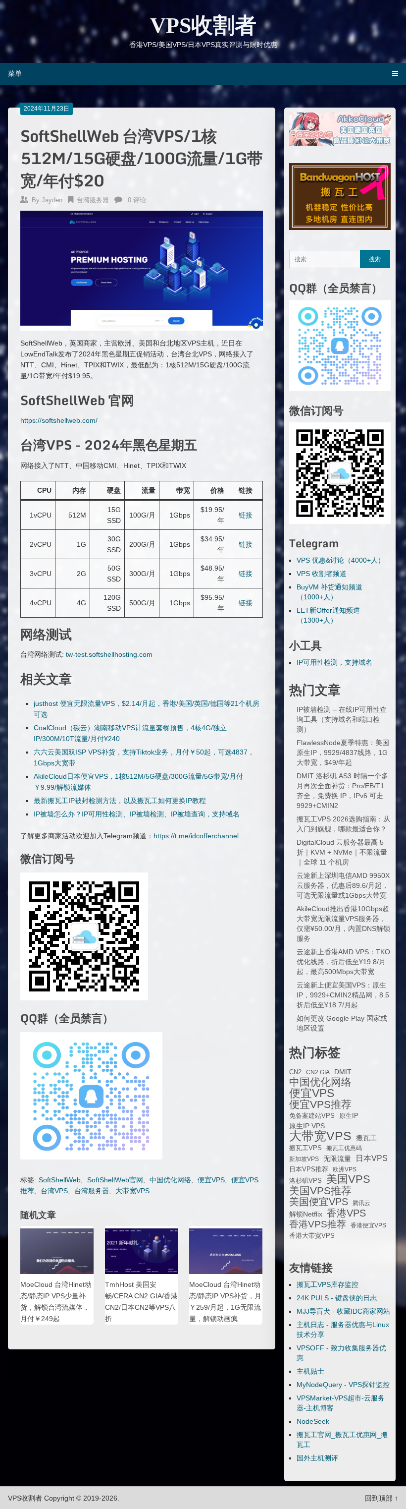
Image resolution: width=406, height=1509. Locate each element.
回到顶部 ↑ (381, 1498)
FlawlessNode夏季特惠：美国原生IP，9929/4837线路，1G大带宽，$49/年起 (343, 752)
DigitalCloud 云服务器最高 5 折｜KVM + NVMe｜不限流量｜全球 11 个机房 (342, 852)
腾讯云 (361, 1203)
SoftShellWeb (60, 1180)
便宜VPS (211, 1180)
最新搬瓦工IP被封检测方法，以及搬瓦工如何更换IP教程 (120, 801)
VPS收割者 (203, 25)
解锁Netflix (305, 1214)
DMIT (343, 1072)
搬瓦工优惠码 (344, 1148)
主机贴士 (310, 1371)
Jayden (52, 200)
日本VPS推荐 (308, 1169)
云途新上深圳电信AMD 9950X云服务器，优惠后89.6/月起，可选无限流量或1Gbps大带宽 (343, 885)
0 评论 (137, 200)
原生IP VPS (307, 1126)
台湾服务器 (93, 200)
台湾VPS (54, 1191)
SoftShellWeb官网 (115, 1180)
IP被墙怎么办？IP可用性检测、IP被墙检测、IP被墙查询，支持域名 (137, 814)
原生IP (348, 1115)
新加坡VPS (304, 1159)
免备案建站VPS (312, 1115)
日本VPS (371, 1158)
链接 (246, 515)
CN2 (295, 1072)
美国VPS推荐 (320, 1191)
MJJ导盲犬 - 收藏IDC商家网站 (343, 1311)
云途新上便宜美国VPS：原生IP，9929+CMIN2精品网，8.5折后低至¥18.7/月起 (343, 995)
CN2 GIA (318, 1072)
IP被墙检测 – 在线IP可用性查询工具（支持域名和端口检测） (342, 719)
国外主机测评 (317, 1458)
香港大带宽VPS (312, 1235)
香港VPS (346, 1213)
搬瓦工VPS (305, 1148)
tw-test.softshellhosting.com (109, 654)
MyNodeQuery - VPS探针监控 (343, 1385)
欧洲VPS (344, 1169)
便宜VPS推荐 (320, 1104)
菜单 (15, 73)
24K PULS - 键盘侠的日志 (337, 1298)
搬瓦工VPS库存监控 (327, 1284)
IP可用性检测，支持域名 (334, 662)
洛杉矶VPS (305, 1180)
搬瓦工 (366, 1138)
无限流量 (337, 1158)
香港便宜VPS (368, 1225)
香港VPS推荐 (317, 1224)
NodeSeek (313, 1421)
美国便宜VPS (318, 1202)
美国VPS (348, 1179)
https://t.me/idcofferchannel (196, 836)
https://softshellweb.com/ (59, 420)
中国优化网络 (170, 1180)
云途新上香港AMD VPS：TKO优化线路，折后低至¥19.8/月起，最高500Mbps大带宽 (343, 962)
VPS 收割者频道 (322, 574)
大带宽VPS (132, 1191)
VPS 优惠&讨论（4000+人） (341, 560)
